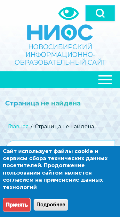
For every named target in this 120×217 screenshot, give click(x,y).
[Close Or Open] (60, 79)
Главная (18, 126)
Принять (17, 204)
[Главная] (59, 32)
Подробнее (50, 204)
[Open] (100, 13)
